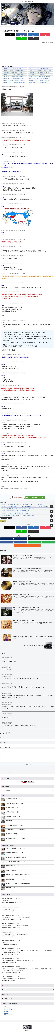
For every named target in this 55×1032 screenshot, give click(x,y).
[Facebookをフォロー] (13, 542)
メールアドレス (4, 742)
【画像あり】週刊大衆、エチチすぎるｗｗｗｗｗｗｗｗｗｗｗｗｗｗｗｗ (19, 70)
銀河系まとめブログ (8, 1014)
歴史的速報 (6, 1013)
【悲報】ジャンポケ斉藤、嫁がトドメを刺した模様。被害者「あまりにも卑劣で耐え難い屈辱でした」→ (25, 504)
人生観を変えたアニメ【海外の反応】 (38, 74)
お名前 (2, 737)
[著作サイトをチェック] (13, 538)
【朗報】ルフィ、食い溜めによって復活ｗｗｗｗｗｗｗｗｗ (16, 76)
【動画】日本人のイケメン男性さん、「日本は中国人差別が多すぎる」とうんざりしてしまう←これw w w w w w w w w (28, 506)
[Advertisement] (27, 53)
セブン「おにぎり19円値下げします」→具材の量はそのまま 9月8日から (18, 508)
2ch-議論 (10, 518)
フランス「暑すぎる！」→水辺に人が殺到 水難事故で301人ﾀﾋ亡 (17, 512)
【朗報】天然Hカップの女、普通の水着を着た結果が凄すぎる (16, 510)
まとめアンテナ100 (8, 1009)
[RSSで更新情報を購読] (27, 545)
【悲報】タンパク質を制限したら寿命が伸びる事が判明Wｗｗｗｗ (18, 74)
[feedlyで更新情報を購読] (41, 542)
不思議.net (6, 1011)
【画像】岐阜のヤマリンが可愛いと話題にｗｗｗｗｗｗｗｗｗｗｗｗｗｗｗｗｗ (19, 515)
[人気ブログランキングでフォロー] (35, 497)
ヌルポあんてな (7, 1007)
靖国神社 (4, 521)
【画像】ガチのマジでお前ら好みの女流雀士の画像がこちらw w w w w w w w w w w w (22, 82)
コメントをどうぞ (5, 747)
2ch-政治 (4, 518)
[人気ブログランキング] (31, 781)
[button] (33, 38)
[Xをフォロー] (41, 538)
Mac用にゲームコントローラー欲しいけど (13, 68)
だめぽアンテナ (7, 1006)
